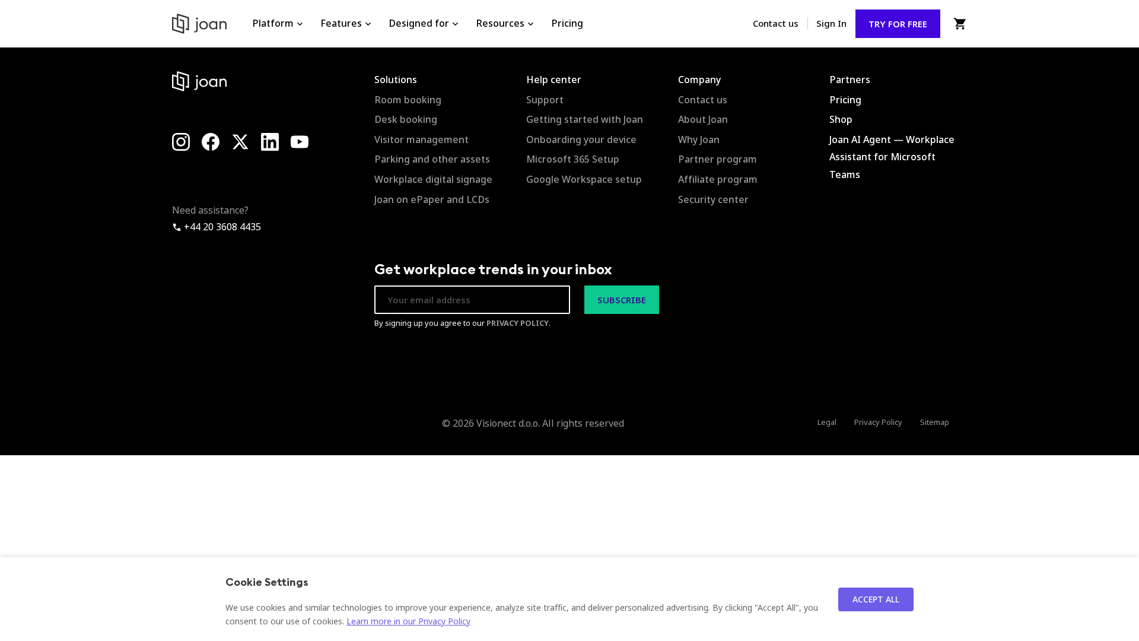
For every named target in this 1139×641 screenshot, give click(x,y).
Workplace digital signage (433, 179)
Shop (840, 119)
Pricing (567, 23)
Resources (500, 23)
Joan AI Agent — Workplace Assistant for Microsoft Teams (892, 157)
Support (545, 99)
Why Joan (699, 139)
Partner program (717, 159)
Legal (826, 422)
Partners (849, 79)
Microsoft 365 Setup (572, 159)
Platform (273, 23)
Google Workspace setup (584, 179)
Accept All (875, 599)
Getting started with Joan (584, 119)
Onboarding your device (581, 139)
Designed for (419, 23)
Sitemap (934, 422)
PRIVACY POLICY (517, 323)
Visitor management (421, 139)
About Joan (703, 119)
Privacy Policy (878, 422)
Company (699, 79)
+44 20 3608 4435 (221, 226)
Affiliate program (718, 179)
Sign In (831, 23)
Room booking (407, 99)
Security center (713, 199)
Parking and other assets (432, 159)
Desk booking (405, 119)
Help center (553, 79)
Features (341, 23)
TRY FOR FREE (897, 24)
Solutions (395, 79)
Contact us (775, 23)
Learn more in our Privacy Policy (408, 621)
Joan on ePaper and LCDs (431, 199)
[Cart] (959, 23)
